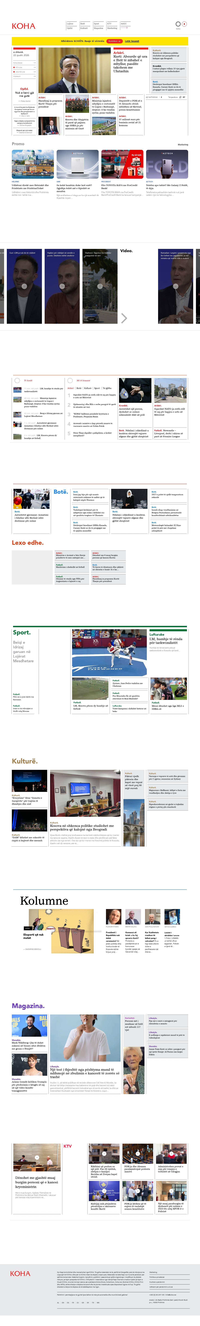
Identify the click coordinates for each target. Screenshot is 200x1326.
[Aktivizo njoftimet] (184, 24)
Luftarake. (117, 706)
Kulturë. (128, 773)
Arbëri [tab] (70, 388)
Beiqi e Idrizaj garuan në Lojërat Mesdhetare (23, 651)
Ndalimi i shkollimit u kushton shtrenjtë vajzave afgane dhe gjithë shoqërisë (134, 433)
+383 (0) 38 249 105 (156, 1295)
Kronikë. (123, 405)
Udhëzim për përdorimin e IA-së (161, 1287)
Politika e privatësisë (157, 1277)
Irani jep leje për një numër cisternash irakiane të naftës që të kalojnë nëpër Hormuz (89, 497)
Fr (73, 1303)
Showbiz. (153, 1046)
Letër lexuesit (132, 41)
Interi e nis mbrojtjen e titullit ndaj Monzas (23, 709)
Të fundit (28, 380)
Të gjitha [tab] (107, 388)
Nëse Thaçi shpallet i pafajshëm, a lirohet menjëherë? (92, 434)
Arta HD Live (20, 72)
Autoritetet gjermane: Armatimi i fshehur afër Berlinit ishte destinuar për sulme (31, 518)
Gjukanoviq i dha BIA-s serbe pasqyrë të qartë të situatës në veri (94, 405)
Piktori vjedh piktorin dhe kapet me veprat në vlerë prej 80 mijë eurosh (133, 782)
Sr (88, 1303)
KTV (109, 23)
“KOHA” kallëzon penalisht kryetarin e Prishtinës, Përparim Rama (91, 415)
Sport (96, 23)
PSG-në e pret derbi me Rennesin (23, 698)
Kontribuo (113, 41)
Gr (83, 1303)
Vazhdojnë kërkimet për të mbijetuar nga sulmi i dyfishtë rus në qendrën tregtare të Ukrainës (88, 512)
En (63, 1303)
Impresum (17, 76)
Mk (98, 1303)
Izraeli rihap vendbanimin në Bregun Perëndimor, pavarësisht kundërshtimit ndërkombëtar (166, 512)
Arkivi (123, 23)
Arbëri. (118, 53)
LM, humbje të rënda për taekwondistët (166, 641)
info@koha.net (171, 1295)
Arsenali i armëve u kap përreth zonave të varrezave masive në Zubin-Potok (92, 424)
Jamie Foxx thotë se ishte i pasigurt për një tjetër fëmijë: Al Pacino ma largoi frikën (167, 1052)
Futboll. (158, 430)
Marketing (112, 28)
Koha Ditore (17, 63)
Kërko (178, 29)
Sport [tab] (97, 388)
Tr (93, 1303)
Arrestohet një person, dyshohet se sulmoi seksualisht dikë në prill (132, 412)
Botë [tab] (79, 388)
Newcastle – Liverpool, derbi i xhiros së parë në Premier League (168, 433)
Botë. (122, 430)
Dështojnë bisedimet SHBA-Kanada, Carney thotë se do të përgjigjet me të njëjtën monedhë (90, 528)
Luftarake (157, 634)
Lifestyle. (153, 1018)
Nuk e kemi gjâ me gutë (24, 94)
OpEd (69, 28)
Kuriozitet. (130, 1018)
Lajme (70, 23)
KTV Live (19, 67)
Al (58, 1303)
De (68, 1303)
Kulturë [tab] (87, 388)
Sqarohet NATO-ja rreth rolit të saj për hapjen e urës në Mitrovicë (94, 396)
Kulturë (84, 28)
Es (78, 1303)
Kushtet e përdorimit (157, 1282)
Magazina (98, 28)
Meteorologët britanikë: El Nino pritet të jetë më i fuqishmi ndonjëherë (166, 528)
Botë (82, 23)
